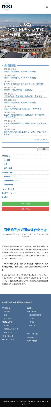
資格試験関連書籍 (35, 315)
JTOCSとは (6, 156)
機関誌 (31, 322)
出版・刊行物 (25, 204)
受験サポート (8, 185)
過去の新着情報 (32, 341)
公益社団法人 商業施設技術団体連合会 (17, 302)
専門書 (31, 318)
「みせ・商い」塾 (8, 189)
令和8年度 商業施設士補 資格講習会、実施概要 (24, 84)
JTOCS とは (6, 308)
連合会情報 (8, 168)
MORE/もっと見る (41, 139)
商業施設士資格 (7, 172)
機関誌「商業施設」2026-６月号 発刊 (20, 102)
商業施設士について (11, 176)
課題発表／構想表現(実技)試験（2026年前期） (23, 109)
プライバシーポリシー (34, 334)
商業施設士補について (12, 181)
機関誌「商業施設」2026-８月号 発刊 (20, 78)
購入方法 (32, 325)
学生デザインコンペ (9, 193)
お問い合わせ (25, 209)
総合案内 (5, 197)
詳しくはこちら (25, 50)
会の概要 (7, 160)
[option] (25, 36)
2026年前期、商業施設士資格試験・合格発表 (23, 96)
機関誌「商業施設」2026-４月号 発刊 (20, 71)
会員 (5, 164)
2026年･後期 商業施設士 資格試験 (18, 90)
